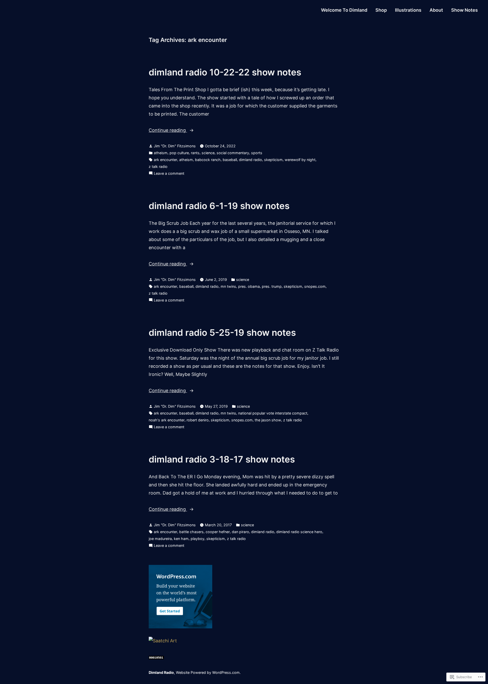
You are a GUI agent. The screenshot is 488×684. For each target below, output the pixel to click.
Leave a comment (169, 174)
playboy (197, 538)
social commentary (233, 153)
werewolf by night (300, 159)
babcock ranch (208, 159)
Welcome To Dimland (344, 10)
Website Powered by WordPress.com (208, 672)
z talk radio (158, 166)
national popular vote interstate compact (272, 413)
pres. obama (249, 286)
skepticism (273, 159)
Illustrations (408, 10)
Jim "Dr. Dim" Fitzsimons (175, 146)
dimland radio (250, 159)
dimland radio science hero (299, 532)
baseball (230, 159)
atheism (160, 153)
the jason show (268, 420)
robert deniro (198, 420)
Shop (381, 10)
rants (195, 153)
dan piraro (240, 532)
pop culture (179, 153)
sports (256, 153)
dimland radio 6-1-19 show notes (219, 205)
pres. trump (272, 286)
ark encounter (165, 159)
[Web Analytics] (156, 657)
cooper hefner (218, 532)
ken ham (181, 538)
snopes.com (315, 286)
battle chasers (191, 532)
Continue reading (168, 130)
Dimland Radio (161, 672)
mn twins (228, 286)
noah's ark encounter (167, 420)
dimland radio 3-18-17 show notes (222, 459)
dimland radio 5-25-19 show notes (222, 332)
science (208, 153)
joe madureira (160, 538)
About (436, 10)
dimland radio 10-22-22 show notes (225, 72)
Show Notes (464, 10)
